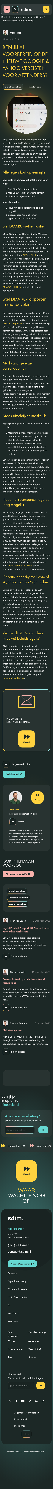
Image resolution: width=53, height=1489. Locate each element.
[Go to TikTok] (43, 1401)
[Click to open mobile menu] (46, 9)
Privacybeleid (21, 1419)
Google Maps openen (20, 1263)
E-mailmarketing (13, 86)
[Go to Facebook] (16, 1401)
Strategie (12, 1273)
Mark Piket (15, 32)
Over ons (13, 1321)
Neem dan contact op (13, 677)
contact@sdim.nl (19, 1251)
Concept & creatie (17, 1289)
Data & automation (18, 897)
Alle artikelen (13, 1334)
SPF (25, 255)
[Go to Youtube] (22, 1401)
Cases (11, 1341)
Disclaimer (19, 1425)
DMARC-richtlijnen (12, 287)
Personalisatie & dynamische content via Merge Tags (24, 981)
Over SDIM (34, 1349)
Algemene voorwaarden (26, 1412)
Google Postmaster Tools (19, 565)
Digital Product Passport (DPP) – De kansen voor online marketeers (26, 929)
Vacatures (13, 1313)
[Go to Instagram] (30, 1401)
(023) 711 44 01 (19, 1245)
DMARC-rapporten (12, 323)
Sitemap (32, 1357)
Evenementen (15, 1349)
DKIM (33, 255)
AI (9, 1305)
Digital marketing (17, 903)
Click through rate (12, 1030)
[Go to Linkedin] (36, 1401)
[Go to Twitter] (10, 1401)
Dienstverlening (37, 1332)
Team (11, 1357)
